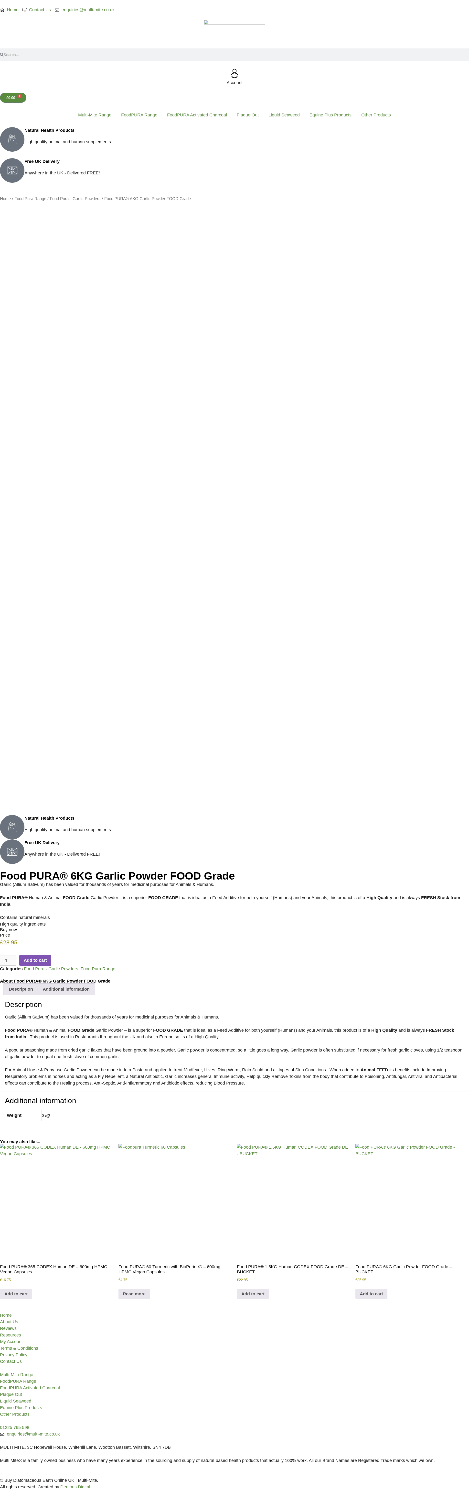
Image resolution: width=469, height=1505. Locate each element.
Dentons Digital (75, 1486)
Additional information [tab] (66, 989)
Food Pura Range (30, 198)
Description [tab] (21, 989)
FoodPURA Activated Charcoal (197, 115)
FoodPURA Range (139, 115)
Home (5, 198)
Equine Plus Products (330, 115)
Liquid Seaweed (284, 115)
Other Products (376, 115)
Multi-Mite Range (94, 115)
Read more (134, 1293)
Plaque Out (248, 115)
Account (235, 82)
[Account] (234, 73)
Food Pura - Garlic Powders (75, 198)
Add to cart (35, 960)
